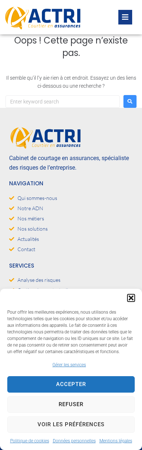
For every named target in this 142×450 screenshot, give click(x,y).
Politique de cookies (29, 440)
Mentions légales (115, 440)
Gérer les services (69, 364)
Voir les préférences (71, 424)
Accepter (71, 384)
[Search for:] (62, 101)
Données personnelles (74, 440)
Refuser (71, 404)
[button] (131, 298)
